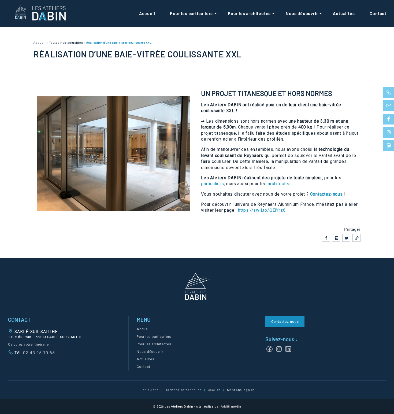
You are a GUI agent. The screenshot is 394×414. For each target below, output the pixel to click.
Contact (378, 13)
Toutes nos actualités (66, 43)
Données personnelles (183, 390)
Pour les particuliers (191, 13)
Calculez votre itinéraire (28, 344)
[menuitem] (147, 13)
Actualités (344, 13)
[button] (197, 287)
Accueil (147, 13)
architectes (279, 184)
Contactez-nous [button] (285, 321)
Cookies (214, 390)
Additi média (231, 406)
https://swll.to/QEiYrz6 (261, 210)
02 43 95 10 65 (38, 353)
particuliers (212, 184)
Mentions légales (241, 390)
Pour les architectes (249, 13)
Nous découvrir (302, 13)
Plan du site (149, 390)
